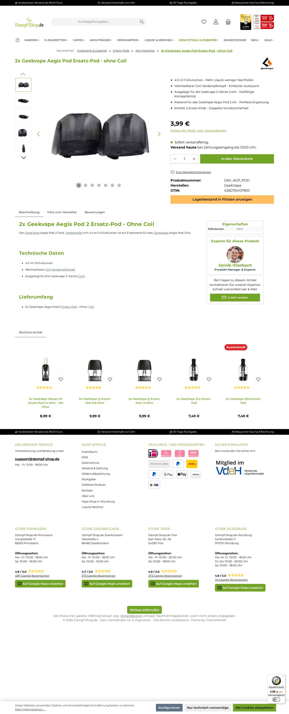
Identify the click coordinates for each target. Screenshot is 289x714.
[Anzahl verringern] (175, 158)
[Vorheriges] (39, 134)
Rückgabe (89, 479)
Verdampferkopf (63, 269)
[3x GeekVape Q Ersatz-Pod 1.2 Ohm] (144, 364)
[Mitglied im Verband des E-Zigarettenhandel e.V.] (242, 468)
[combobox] (94, 22)
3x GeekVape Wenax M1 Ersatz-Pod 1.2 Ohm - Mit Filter (45, 402)
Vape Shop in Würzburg (98, 501)
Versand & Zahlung (95, 468)
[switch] (276, 699)
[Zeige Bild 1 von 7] (78, 185)
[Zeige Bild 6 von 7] (112, 185)
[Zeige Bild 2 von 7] (85, 185)
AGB (85, 457)
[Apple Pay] (182, 474)
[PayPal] (178, 464)
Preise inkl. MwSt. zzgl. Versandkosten (198, 130)
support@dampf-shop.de (37, 459)
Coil (48, 269)
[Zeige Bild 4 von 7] (99, 185)
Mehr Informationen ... (30, 709)
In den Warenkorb (237, 159)
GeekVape (32, 232)
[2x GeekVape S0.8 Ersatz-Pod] (243, 364)
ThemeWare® (216, 620)
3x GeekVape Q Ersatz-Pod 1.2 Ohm (144, 400)
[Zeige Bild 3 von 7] (92, 185)
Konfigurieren (169, 708)
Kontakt (87, 490)
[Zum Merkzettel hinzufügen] (61, 379)
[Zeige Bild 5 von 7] (105, 185)
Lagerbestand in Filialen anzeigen (222, 199)
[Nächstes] (159, 134)
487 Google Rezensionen (32, 575)
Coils (81, 276)
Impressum (90, 451)
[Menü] (283, 676)
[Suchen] (142, 22)
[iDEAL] (153, 453)
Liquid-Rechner (92, 507)
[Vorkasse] (196, 474)
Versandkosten (131, 616)
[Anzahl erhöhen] (194, 158)
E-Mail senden (237, 297)
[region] (89, 134)
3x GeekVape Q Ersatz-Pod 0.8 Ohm (95, 400)
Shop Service (94, 445)
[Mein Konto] (216, 22)
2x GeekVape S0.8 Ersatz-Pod (243, 400)
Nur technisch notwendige (208, 708)
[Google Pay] (168, 474)
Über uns (88, 496)
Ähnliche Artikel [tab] (30, 332)
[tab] (29, 212)
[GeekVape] (267, 63)
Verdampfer (74, 232)
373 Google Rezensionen (165, 575)
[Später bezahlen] (154, 474)
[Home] (17, 40)
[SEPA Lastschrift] (154, 485)
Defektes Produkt (94, 484)
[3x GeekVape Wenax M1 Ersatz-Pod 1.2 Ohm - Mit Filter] (46, 364)
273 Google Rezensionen (99, 575)
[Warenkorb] (227, 22)
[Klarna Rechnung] (193, 453)
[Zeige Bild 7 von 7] (119, 185)
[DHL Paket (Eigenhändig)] (192, 464)
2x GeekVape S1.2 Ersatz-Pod (193, 400)
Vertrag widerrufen (144, 610)
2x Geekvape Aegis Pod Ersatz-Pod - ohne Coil (196, 51)
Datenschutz (90, 462)
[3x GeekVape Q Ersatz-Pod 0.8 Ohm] (95, 364)
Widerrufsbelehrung (96, 473)
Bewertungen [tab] (95, 212)
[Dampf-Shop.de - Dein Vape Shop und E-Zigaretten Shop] (29, 22)
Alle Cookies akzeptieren (254, 708)
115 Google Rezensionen (231, 579)
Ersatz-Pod (69, 306)
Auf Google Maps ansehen (42, 584)
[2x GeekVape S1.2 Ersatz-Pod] (194, 364)
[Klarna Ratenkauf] (166, 453)
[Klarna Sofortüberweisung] (180, 453)
